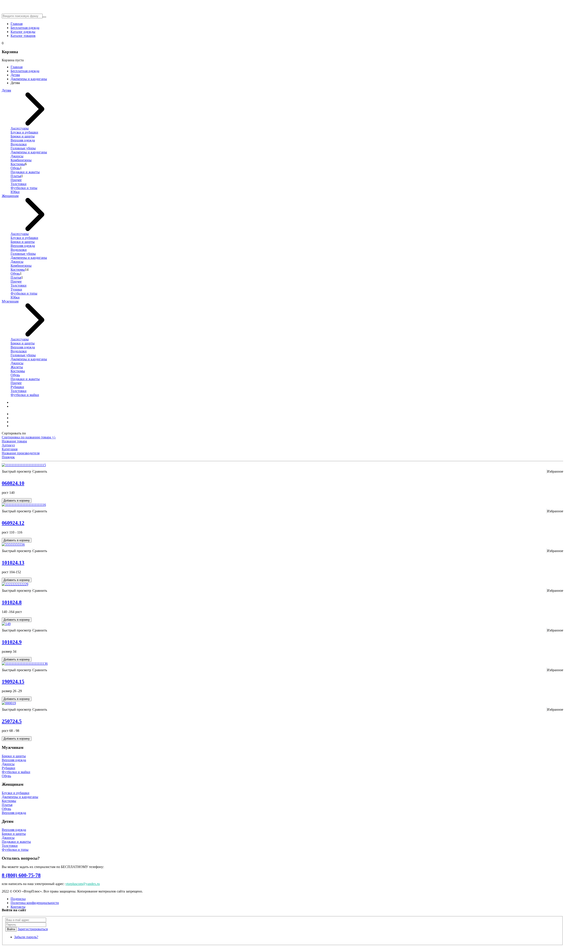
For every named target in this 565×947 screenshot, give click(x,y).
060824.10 (13, 483)
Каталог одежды (23, 32)
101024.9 (12, 642)
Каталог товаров (23, 36)
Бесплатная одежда (25, 28)
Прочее (16, 180)
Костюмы (18, 164)
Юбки (15, 192)
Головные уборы (23, 148)
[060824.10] (24, 465)
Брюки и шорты (23, 136)
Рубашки (17, 387)
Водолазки (19, 144)
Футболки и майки (25, 395)
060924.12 (13, 523)
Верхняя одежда (23, 140)
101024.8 (12, 602)
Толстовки (18, 184)
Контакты (18, 907)
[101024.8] (15, 584)
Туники (16, 289)
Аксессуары (20, 128)
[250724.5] (9, 703)
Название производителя (21, 453)
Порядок (8, 457)
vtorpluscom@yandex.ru (82, 884)
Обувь (15, 168)
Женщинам (10, 196)
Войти (11, 929)
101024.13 (13, 563)
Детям (15, 75)
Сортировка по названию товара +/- (29, 437)
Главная (17, 24)
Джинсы (17, 156)
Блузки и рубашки (24, 132)
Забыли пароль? (26, 937)
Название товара (14, 441)
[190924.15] (25, 663)
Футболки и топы (24, 188)
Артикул (8, 445)
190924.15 (13, 681)
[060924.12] (24, 505)
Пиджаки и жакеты (25, 172)
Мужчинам (10, 301)
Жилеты (17, 367)
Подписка (18, 899)
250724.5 (12, 721)
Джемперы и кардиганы (29, 79)
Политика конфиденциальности (35, 903)
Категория (9, 449)
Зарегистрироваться (33, 929)
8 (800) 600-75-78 (21, 875)
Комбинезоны (21, 160)
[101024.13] (13, 544)
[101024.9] (6, 624)
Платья (16, 176)
